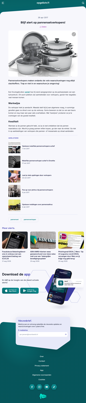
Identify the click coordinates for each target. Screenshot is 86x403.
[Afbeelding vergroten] (74, 34)
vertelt (27, 92)
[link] (43, 3)
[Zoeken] (83, 3)
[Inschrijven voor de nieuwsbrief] (65, 334)
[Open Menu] (3, 3)
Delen (44, 27)
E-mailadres (23, 330)
